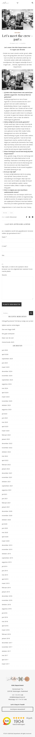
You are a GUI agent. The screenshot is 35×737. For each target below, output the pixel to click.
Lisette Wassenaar (11, 217)
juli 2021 (4, 494)
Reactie (4, 275)
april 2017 (5, 660)
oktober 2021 (6, 481)
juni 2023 (5, 418)
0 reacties (22, 43)
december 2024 (7, 371)
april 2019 (5, 579)
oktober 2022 (6, 452)
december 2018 (7, 596)
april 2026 (5, 354)
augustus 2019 (6, 562)
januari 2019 (6, 592)
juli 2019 (4, 566)
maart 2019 (5, 583)
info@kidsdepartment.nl (17, 697)
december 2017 (7, 643)
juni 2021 (5, 498)
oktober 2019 (6, 554)
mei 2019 (5, 575)
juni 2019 (5, 570)
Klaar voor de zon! (8, 338)
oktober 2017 (6, 651)
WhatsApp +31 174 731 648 (17, 699)
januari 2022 (6, 469)
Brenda (5, 213)
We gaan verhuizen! (8, 334)
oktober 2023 (6, 405)
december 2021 (7, 473)
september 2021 (7, 486)
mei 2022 (5, 456)
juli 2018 (4, 613)
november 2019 (7, 549)
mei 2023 (5, 422)
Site (3, 255)
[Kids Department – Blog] (5, 3)
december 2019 (7, 545)
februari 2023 (6, 435)
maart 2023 (5, 431)
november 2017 (7, 647)
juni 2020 (5, 528)
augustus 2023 (6, 409)
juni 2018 (5, 617)
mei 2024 (5, 388)
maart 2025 (5, 367)
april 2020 (5, 537)
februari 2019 (6, 587)
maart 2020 (5, 541)
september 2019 (7, 558)
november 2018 (7, 600)
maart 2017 (5, 664)
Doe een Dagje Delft (8, 329)
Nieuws (17, 32)
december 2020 (7, 511)
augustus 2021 (6, 490)
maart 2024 (5, 397)
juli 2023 (4, 414)
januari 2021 (6, 507)
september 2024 (7, 380)
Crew (11, 213)
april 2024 (5, 392)
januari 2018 (6, 638)
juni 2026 (5, 350)
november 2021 (7, 477)
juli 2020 (4, 524)
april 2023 (5, 426)
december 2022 (7, 443)
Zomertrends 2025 (8, 342)
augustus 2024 (6, 384)
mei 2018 (5, 621)
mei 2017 (5, 655)
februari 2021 (6, 503)
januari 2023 (6, 439)
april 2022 (5, 460)
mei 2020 (5, 532)
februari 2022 (6, 464)
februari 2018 (6, 634)
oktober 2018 (6, 604)
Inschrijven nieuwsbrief (17, 709)
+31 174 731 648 (17, 695)
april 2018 (5, 626)
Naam (4, 237)
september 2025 (7, 359)
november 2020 (7, 515)
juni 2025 (5, 363)
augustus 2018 (6, 609)
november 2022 (7, 448)
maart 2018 (5, 630)
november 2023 (7, 401)
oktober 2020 (6, 520)
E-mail (4, 246)
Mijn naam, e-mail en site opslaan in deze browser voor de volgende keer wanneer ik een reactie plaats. (17, 269)
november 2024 (7, 375)
